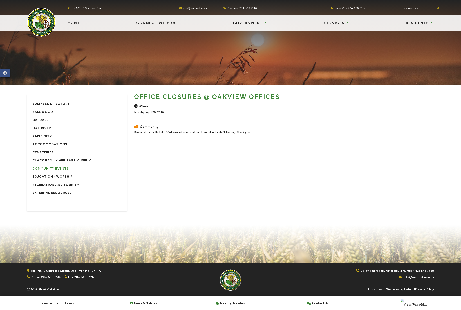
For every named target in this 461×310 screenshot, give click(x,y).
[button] (437, 8)
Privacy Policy (424, 289)
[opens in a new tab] (5, 73)
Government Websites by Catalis (391, 289)
